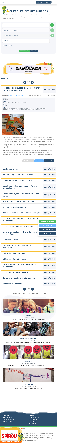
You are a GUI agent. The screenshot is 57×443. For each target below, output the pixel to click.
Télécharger (29, 160)
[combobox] (26, 25)
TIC (11, 45)
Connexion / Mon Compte (44, 2)
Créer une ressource (9, 419)
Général (28, 315)
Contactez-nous (47, 233)
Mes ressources (7, 421)
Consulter (50, 160)
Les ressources (7, 417)
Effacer (34, 51)
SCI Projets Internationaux (15, 95)
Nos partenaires (47, 225)
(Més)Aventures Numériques (28, 338)
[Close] (55, 219)
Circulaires (32, 423)
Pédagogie (27, 361)
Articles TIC (32, 421)
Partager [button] (40, 160)
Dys (25, 384)
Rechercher (24, 51)
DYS (5, 45)
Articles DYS (33, 419)
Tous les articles (34, 417)
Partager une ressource (48, 221)
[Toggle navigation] (54, 2)
